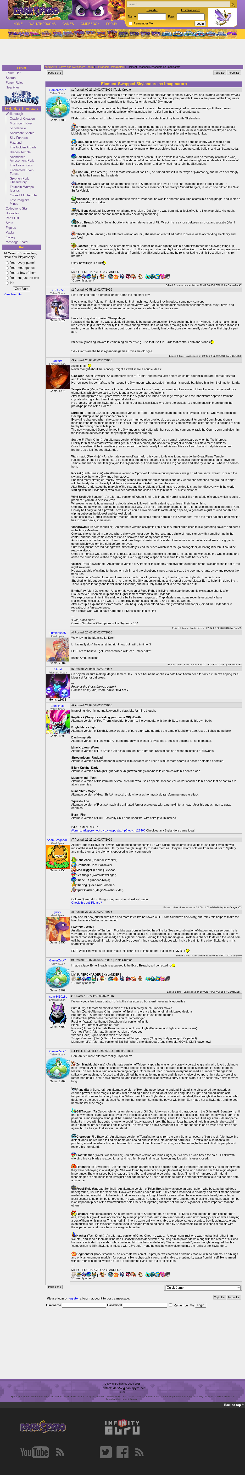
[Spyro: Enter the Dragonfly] (79, 34)
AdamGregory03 (57, 840)
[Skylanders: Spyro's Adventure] (167, 34)
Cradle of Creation (22, 118)
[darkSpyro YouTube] (34, 1452)
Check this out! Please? (86, 902)
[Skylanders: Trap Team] (199, 34)
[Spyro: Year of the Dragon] (46, 34)
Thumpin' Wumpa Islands (22, 188)
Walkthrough (14, 114)
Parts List (12, 218)
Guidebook (90, 24)
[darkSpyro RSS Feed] (60, 1452)
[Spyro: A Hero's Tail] (112, 34)
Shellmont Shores (22, 133)
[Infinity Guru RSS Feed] (139, 1452)
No (12, 283)
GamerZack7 (57, 90)
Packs (10, 232)
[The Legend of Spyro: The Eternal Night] (145, 34)
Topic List (219, 72)
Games (68, 24)
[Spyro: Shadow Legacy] (123, 34)
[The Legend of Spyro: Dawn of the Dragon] (156, 34)
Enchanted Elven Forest (21, 172)
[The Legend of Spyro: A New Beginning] (134, 34)
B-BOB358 (58, 290)
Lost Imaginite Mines (19, 201)
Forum (111, 24)
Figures (11, 227)
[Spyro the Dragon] (24, 34)
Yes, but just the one (24, 278)
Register (151, 10)
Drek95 (57, 361)
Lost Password (190, 10)
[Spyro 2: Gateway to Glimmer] (35, 34)
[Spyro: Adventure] (90, 34)
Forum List (13, 73)
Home (18, 24)
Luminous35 (58, 633)
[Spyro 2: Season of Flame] (68, 34)
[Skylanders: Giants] (178, 34)
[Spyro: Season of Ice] (57, 34)
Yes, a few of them (23, 273)
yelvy (57, 912)
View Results (13, 294)
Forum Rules (14, 82)
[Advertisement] (121, 52)
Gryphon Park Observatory (19, 180)
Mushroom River (21, 123)
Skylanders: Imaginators (21, 108)
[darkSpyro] (43, 1427)
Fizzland (16, 142)
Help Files (13, 87)
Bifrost (58, 669)
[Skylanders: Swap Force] (188, 34)
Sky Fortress (19, 138)
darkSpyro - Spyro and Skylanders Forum (69, 66)
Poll (21, 247)
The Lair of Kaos (21, 165)
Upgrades (12, 213)
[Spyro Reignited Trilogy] (13, 34)
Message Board (17, 242)
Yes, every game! (22, 262)
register (73, 1298)
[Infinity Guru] (122, 1427)
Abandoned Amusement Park (22, 158)
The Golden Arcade (23, 147)
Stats (9, 223)
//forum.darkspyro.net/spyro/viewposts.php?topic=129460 (108, 830)
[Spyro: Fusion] (101, 34)
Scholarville (18, 128)
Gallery (11, 237)
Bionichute (58, 706)
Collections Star (17, 208)
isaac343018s (58, 996)
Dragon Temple (20, 152)
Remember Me (143, 23)
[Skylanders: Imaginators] (221, 34)
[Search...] (232, 4)
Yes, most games (22, 267)
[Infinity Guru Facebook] (122, 1452)
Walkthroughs (42, 24)
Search (11, 78)
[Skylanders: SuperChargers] (210, 34)
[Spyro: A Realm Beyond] (231, 34)
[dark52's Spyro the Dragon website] (66, 10)
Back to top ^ (234, 1405)
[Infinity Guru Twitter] (106, 1452)
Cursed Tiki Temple (23, 195)
